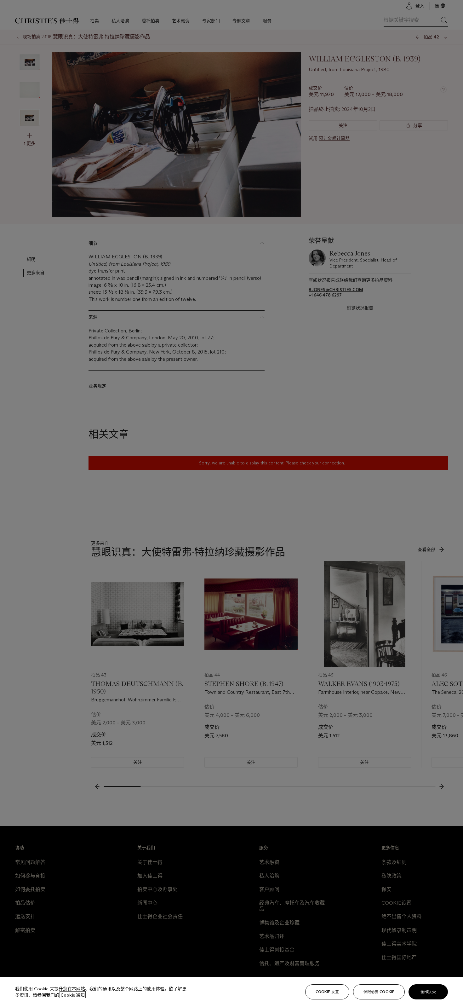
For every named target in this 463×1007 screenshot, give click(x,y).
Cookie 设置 (327, 991)
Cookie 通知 (72, 995)
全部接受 (428, 991)
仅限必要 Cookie (378, 991)
